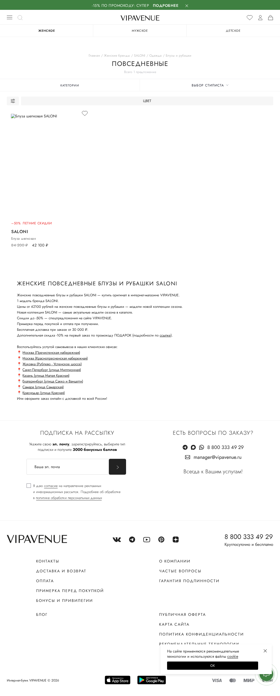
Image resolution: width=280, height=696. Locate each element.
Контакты (47, 561)
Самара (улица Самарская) (43, 387)
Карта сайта (174, 624)
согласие (51, 485)
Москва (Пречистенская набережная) (51, 352)
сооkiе (232, 656)
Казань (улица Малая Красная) (45, 375)
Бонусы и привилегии (64, 600)
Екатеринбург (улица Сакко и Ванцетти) (52, 381)
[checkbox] (74, 492)
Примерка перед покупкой (70, 590)
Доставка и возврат (61, 571)
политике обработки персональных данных (69, 497)
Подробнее (166, 5)
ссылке (165, 335)
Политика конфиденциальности (201, 634)
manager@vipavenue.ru (217, 457)
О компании (175, 561)
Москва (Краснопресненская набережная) (55, 358)
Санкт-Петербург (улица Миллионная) (51, 369)
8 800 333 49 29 (225, 447)
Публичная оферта (182, 614)
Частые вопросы (180, 571)
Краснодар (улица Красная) (43, 392)
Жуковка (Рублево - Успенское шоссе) (52, 364)
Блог (42, 614)
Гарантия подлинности (189, 581)
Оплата (45, 581)
